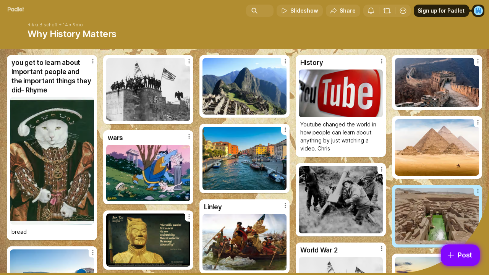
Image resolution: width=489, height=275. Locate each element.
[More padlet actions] (403, 11)
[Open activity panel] (371, 11)
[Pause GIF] (184, 195)
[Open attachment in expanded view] (52, 161)
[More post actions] (93, 61)
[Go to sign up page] (478, 11)
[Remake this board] (387, 11)
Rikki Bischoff (43, 25)
